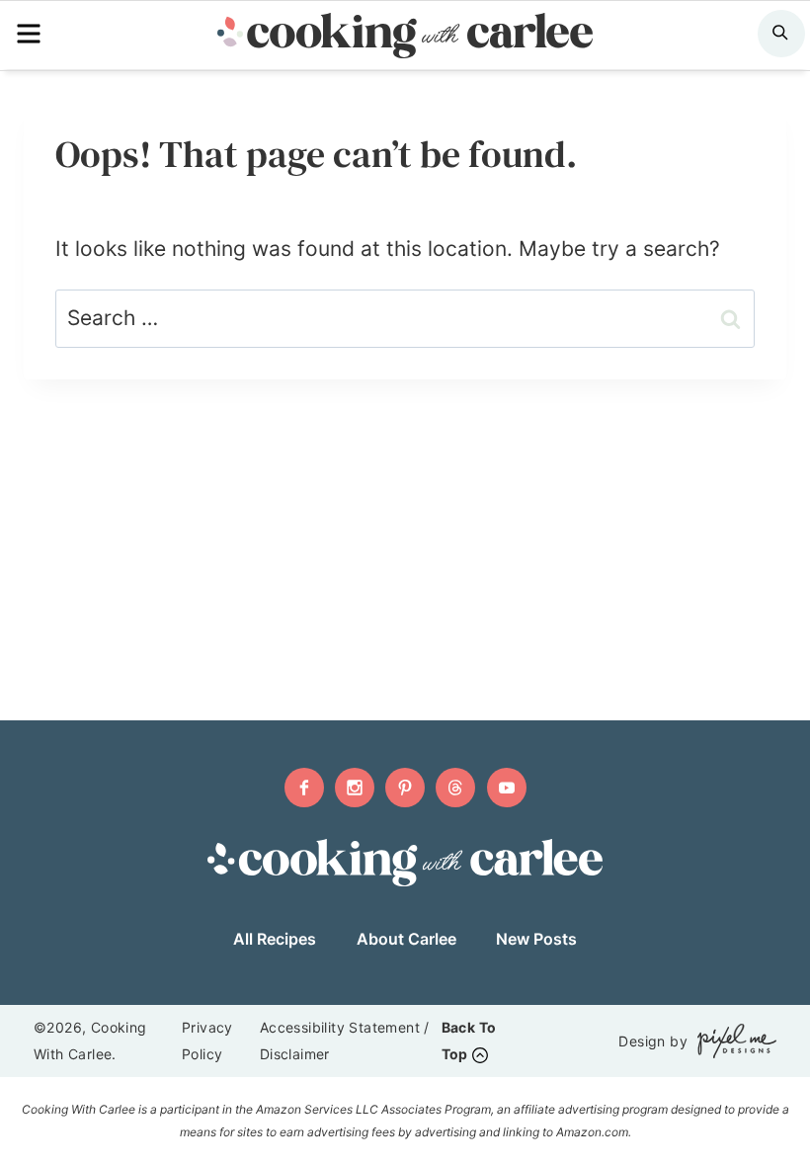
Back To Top (469, 1040)
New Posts (536, 939)
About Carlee (406, 939)
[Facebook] (304, 787)
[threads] (455, 787)
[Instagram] (354, 787)
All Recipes (274, 939)
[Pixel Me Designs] (732, 1041)
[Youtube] (506, 787)
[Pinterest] (405, 787)
